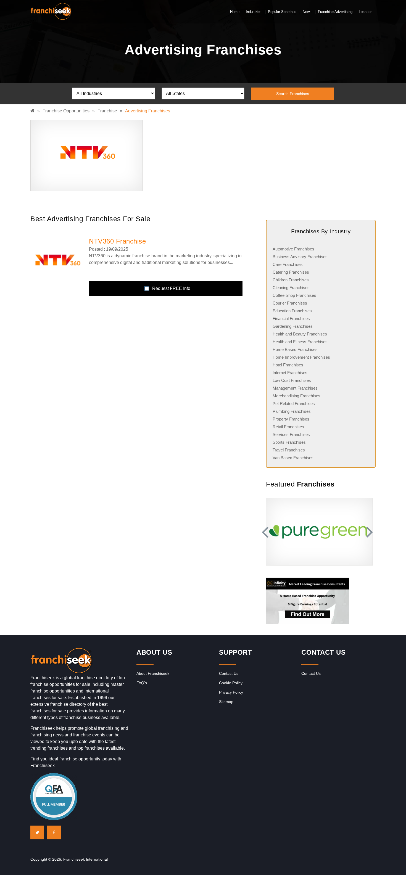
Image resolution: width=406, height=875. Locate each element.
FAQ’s (141, 683)
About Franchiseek (152, 673)
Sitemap (226, 701)
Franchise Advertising (335, 12)
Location (365, 12)
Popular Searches (282, 12)
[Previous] (266, 531)
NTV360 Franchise (117, 241)
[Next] (369, 531)
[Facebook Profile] (54, 832)
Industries (254, 12)
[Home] (33, 111)
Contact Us (228, 673)
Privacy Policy (231, 692)
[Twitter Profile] (37, 832)
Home (234, 12)
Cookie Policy (230, 683)
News (307, 12)
